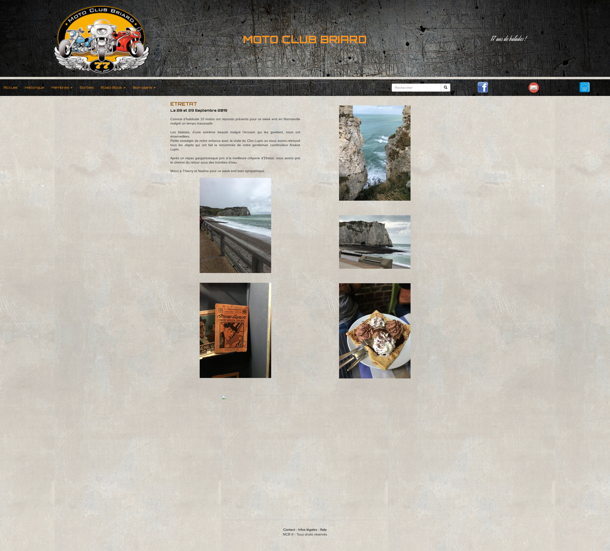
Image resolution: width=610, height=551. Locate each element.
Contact (289, 529)
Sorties (87, 87)
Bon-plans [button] (143, 87)
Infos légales (307, 529)
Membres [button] (60, 87)
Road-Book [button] (112, 87)
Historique (34, 87)
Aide (323, 529)
